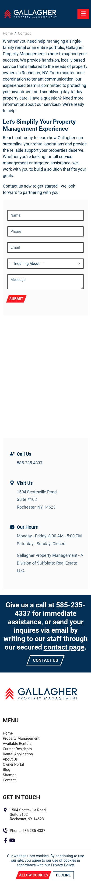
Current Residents (17, 749)
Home (8, 733)
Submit (16, 299)
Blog (6, 769)
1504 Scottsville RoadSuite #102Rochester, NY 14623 (37, 499)
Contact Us (45, 660)
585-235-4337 (29, 462)
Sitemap (10, 775)
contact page (64, 647)
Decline (63, 875)
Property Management (21, 738)
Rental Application (18, 754)
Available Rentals (17, 743)
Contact (9, 780)
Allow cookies (33, 875)
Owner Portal (13, 764)
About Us (10, 759)
